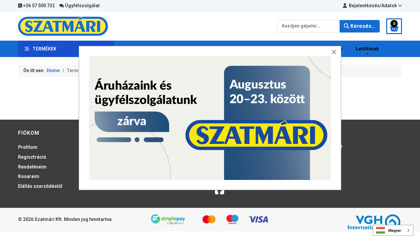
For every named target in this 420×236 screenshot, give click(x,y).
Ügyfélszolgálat (82, 5)
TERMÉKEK (44, 48)
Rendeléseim (32, 166)
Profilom (27, 147)
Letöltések (367, 48)
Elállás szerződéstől (40, 186)
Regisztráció (32, 157)
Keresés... (362, 26)
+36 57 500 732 (38, 5)
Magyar (394, 230)
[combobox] (308, 26)
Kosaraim (28, 176)
